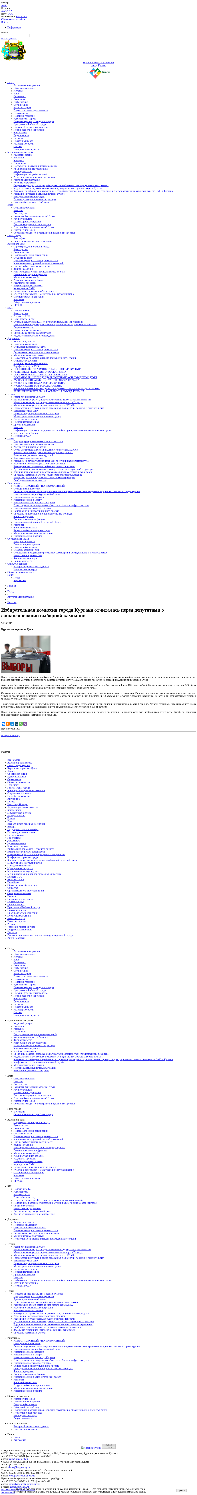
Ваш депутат (20, 213)
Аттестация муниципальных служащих (34, 177)
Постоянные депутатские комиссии (32, 224)
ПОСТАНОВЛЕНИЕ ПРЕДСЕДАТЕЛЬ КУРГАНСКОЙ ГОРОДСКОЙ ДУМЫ (55, 377)
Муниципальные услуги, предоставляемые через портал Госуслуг (48, 402)
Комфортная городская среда (22, 857)
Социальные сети (23, 561)
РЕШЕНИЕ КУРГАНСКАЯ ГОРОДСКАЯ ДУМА (40, 371)
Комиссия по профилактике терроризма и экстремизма (36, 854)
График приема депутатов (27, 221)
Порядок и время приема (27, 544)
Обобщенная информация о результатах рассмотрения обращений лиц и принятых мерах (60, 552)
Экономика (19, 99)
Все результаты (9, 38)
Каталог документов (24, 341)
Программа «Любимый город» (30, 124)
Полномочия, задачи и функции (30, 274)
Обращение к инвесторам (27, 488)
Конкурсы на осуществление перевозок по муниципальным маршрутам (51, 460)
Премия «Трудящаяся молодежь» (31, 127)
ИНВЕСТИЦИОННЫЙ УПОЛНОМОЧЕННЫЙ (39, 486)
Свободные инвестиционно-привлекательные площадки (43, 513)
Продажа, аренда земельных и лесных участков (38, 441)
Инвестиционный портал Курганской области (38, 522)
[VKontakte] (3, 724)
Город (10, 82)
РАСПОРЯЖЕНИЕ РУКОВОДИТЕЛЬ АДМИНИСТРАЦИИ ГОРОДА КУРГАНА (57, 388)
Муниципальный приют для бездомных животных (34, 874)
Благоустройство (16, 815)
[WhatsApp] (21, 724)
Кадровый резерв (23, 154)
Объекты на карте (23, 257)
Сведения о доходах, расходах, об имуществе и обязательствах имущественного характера (61, 185)
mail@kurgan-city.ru (18, 1459)
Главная (11, 585)
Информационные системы (28, 285)
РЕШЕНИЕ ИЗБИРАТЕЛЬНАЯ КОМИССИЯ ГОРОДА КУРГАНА (49, 391)
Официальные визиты (19, 893)
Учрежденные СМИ (24, 288)
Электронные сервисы (25, 419)
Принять (181, 1490)
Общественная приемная (27, 302)
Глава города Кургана (18, 765)
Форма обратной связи (25, 527)
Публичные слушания (19, 915)
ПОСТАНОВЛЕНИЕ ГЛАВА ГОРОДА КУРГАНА (40, 374)
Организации (21, 104)
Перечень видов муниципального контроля (36, 413)
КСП (10, 307)
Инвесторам (13, 483)
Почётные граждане (24, 116)
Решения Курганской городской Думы (34, 227)
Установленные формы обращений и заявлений (39, 263)
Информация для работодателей (30, 174)
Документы (13, 338)
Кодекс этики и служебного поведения (34, 335)
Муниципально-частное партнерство (33, 533)
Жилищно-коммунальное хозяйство (26, 790)
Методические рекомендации (29, 196)
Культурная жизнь (16, 776)
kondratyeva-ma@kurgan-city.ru (24, 1484)
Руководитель (21, 313)
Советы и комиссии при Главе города (33, 241)
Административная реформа (29, 280)
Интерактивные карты (25, 569)
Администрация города (19, 762)
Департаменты (21, 252)
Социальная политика (19, 793)
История (18, 90)
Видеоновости (21, 135)
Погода (11, 801)
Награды (18, 138)
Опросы (18, 146)
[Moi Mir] (12, 724)
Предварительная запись (26, 422)
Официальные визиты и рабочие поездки (35, 291)
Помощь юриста (15, 904)
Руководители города (25, 118)
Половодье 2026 (15, 901)
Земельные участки (17, 846)
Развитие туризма (16, 921)
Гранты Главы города (18, 787)
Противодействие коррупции (29, 129)
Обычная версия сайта (13, 19)
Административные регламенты (31, 363)
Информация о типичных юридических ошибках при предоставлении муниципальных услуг (63, 430)
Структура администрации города (32, 246)
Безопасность (14, 810)
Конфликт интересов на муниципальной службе (39, 193)
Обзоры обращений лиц (26, 550)
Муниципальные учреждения (22, 871)
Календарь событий (24, 143)
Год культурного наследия (21, 832)
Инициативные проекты (26, 149)
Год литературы (15, 835)
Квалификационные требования (31, 168)
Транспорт (12, 785)
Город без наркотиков (18, 796)
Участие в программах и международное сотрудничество (44, 294)
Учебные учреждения (25, 182)
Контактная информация (27, 180)
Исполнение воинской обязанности (26, 851)
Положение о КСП (23, 310)
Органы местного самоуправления (25, 890)
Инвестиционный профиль (28, 536)
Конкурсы (19, 160)
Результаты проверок (25, 282)
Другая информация (24, 424)
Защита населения (23, 269)
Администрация (15, 243)
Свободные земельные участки (30, 480)
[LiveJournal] (16, 724)
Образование (14, 779)
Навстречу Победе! (17, 804)
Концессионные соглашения (28, 458)
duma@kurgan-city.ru (19, 1467)
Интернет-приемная (24, 230)
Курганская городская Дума (22, 768)
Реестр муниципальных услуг (29, 397)
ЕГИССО (19, 305)
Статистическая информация (29, 296)
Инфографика (21, 102)
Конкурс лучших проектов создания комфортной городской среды (42, 860)
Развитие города (22, 107)
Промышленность (16, 910)
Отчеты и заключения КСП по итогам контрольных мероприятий (48, 321)
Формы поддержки (24, 516)
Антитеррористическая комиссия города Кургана (39, 271)
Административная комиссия (22, 807)
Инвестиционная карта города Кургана (34, 502)
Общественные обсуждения (22, 885)
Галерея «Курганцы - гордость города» (34, 121)
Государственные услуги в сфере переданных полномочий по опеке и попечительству (59, 408)
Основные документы (25, 360)
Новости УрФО (15, 879)
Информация (14, 27)
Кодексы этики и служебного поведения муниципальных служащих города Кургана (58, 188)
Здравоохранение (16, 843)
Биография (19, 238)
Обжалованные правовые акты (30, 346)
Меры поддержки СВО (26, 410)
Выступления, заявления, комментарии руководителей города (40, 935)
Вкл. (18, 16)
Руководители (21, 249)
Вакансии (19, 157)
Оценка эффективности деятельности (33, 266)
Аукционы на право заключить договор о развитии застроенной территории (54, 469)
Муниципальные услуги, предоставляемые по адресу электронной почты (52, 399)
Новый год (13, 882)
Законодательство (23, 171)
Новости (18, 210)
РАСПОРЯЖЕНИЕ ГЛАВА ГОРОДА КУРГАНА (39, 383)
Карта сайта (20, 580)
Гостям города (21, 113)
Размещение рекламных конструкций (33, 455)
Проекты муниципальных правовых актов (36, 260)
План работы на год (24, 319)
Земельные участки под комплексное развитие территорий (44, 477)
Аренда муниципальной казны (30, 447)
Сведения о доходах (24, 327)
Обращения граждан (18, 538)
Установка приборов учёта (21, 926)
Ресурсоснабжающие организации (32, 530)
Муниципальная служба (20, 152)
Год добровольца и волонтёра (22, 829)
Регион (11, 924)
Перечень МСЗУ (22, 435)
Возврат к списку (10, 735)
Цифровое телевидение (19, 929)
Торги (10, 438)
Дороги (11, 771)
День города (13, 840)
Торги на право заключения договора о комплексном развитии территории (53, 472)
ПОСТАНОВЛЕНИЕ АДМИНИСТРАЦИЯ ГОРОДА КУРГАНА (48, 369)
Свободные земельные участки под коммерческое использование (48, 474)
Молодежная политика (19, 865)
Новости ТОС (14, 876)
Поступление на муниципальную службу (35, 166)
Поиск (10, 575)
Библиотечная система (19, 812)
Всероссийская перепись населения (26, 824)
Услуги (11, 394)
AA (3, 11)
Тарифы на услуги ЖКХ (26, 366)
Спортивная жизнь (17, 773)
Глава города (14, 235)
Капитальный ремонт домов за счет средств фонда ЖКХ (43, 452)
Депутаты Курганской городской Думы (34, 216)
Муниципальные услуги (20, 868)
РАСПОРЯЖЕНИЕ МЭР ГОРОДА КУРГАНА (38, 385)
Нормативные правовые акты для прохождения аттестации (45, 358)
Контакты (19, 299)
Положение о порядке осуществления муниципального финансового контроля (55, 324)
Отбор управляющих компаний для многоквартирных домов (46, 449)
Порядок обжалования (25, 344)
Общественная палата (18, 782)
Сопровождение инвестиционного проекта (36, 511)
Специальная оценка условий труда (32, 333)
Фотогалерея (20, 132)
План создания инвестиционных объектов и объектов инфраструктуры (51, 505)
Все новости (13, 760)
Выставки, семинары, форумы (29, 519)
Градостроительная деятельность (31, 110)
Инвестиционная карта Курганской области (37, 494)
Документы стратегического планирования (36, 352)
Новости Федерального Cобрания (31, 202)
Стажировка (20, 163)
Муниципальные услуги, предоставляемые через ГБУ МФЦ (45, 405)
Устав (16, 93)
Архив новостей (16, 938)
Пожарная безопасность (19, 899)
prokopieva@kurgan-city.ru (21, 1475)
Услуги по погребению (26, 433)
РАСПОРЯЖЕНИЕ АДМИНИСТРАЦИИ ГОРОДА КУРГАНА (47, 380)
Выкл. (24, 16)
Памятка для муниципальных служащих (35, 199)
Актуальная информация (27, 85)
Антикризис (13, 798)
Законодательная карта (25, 558)
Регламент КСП (22, 316)
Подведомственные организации (31, 255)
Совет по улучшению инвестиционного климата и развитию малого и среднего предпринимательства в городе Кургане (77, 491)
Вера (9, 821)
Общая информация (24, 88)
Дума (10, 205)
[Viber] (25, 724)
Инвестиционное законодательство (32, 508)
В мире (11, 818)
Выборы (11, 826)
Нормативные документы (27, 330)
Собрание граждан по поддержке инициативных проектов (44, 232)
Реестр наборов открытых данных (31, 566)
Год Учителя (13, 837)
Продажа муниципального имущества (34, 444)
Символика (20, 96)
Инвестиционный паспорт (28, 499)
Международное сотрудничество (24, 862)
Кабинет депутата (23, 218)
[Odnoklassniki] (8, 724)
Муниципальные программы (29, 355)
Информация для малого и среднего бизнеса (30, 849)
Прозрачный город (23, 141)
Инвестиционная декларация (29, 497)
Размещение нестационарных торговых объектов (39, 463)
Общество (12, 888)
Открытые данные (17, 563)
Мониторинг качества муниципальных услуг (37, 416)
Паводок (11, 896)
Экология (12, 932)
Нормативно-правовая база (28, 555)
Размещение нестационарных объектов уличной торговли (44, 466)
